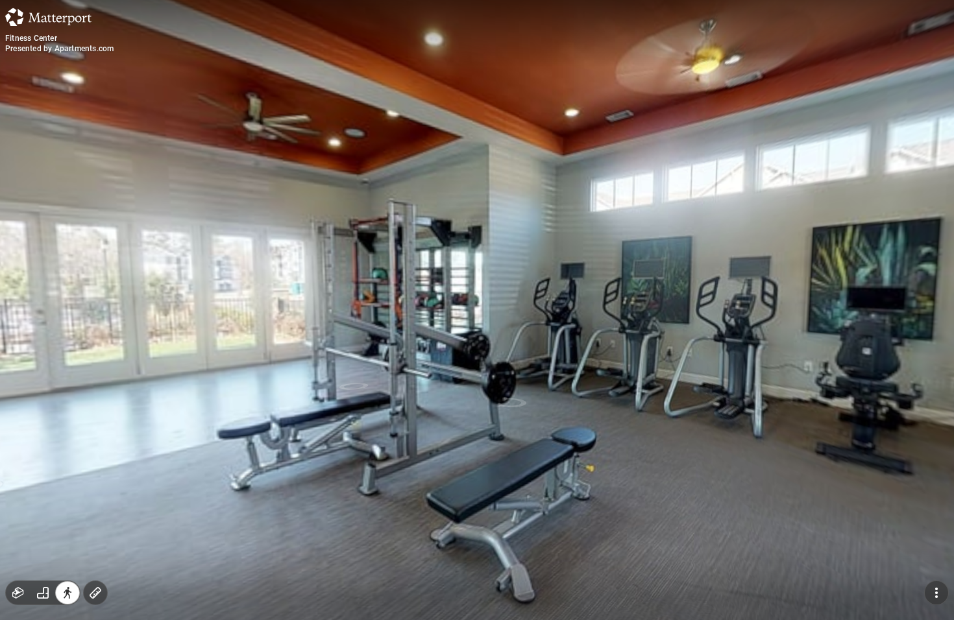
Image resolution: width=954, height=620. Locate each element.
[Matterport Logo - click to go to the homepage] (48, 17)
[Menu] (936, 592)
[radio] (18, 592)
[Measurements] (95, 592)
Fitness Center (31, 38)
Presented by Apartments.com (59, 48)
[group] (42, 592)
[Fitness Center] (477, 310)
